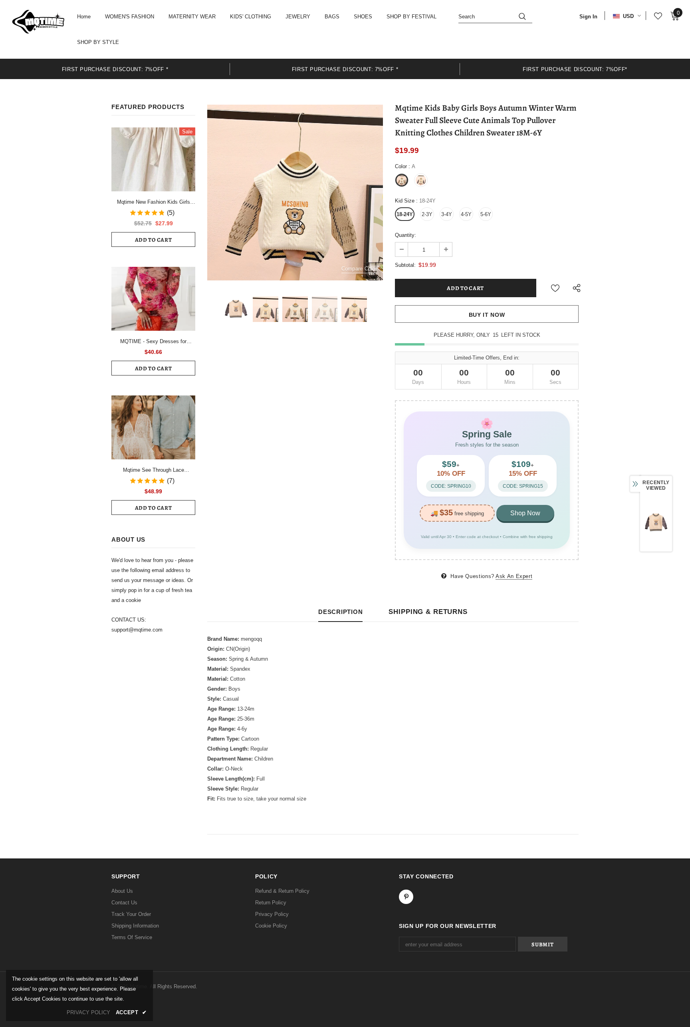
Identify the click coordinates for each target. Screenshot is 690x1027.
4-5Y (466, 214)
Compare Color (359, 269)
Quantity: (405, 235)
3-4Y (446, 214)
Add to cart (153, 240)
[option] (115, 69)
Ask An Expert (514, 576)
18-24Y (405, 214)
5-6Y (485, 214)
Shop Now (525, 513)
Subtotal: (405, 265)
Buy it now (487, 315)
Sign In (588, 17)
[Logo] (38, 22)
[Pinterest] (406, 897)
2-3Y (427, 214)
